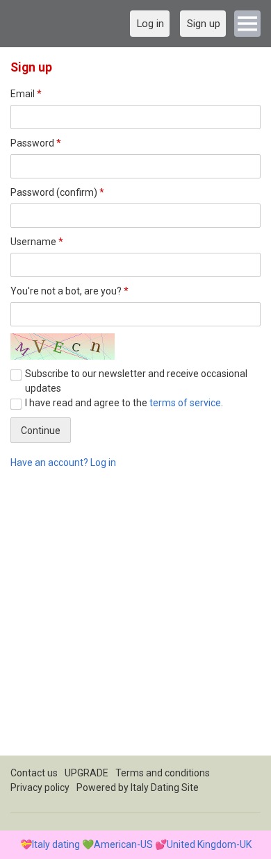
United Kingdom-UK (209, 844)
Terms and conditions (162, 772)
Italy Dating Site (165, 787)
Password (35, 143)
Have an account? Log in (63, 462)
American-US (123, 844)
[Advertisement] (135, 620)
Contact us (34, 772)
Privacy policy (39, 787)
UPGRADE (86, 772)
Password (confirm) (57, 192)
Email (26, 93)
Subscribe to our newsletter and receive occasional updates (136, 381)
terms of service (185, 402)
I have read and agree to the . (124, 402)
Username (36, 241)
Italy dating (56, 844)
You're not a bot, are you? (69, 291)
